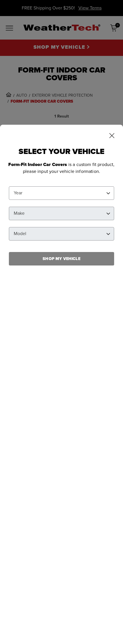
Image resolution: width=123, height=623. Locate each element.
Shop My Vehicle (61, 259)
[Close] (111, 136)
